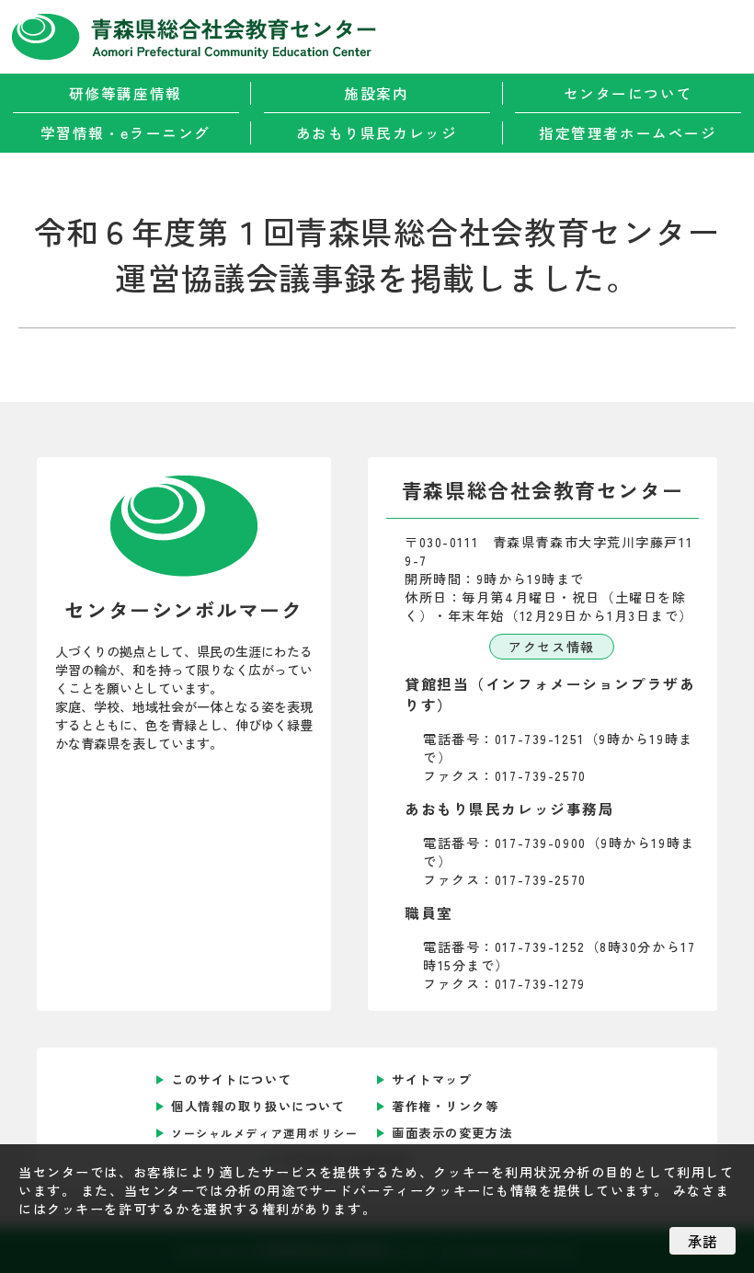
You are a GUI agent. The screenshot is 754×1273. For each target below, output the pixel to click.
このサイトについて (231, 1079)
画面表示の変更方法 (452, 1132)
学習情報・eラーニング (125, 132)
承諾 (702, 1241)
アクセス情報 (551, 646)
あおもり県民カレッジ (377, 132)
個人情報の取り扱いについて (258, 1106)
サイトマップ (432, 1079)
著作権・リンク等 (445, 1106)
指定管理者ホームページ (627, 132)
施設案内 (376, 93)
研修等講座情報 (125, 93)
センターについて (628, 93)
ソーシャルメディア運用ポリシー (265, 1133)
